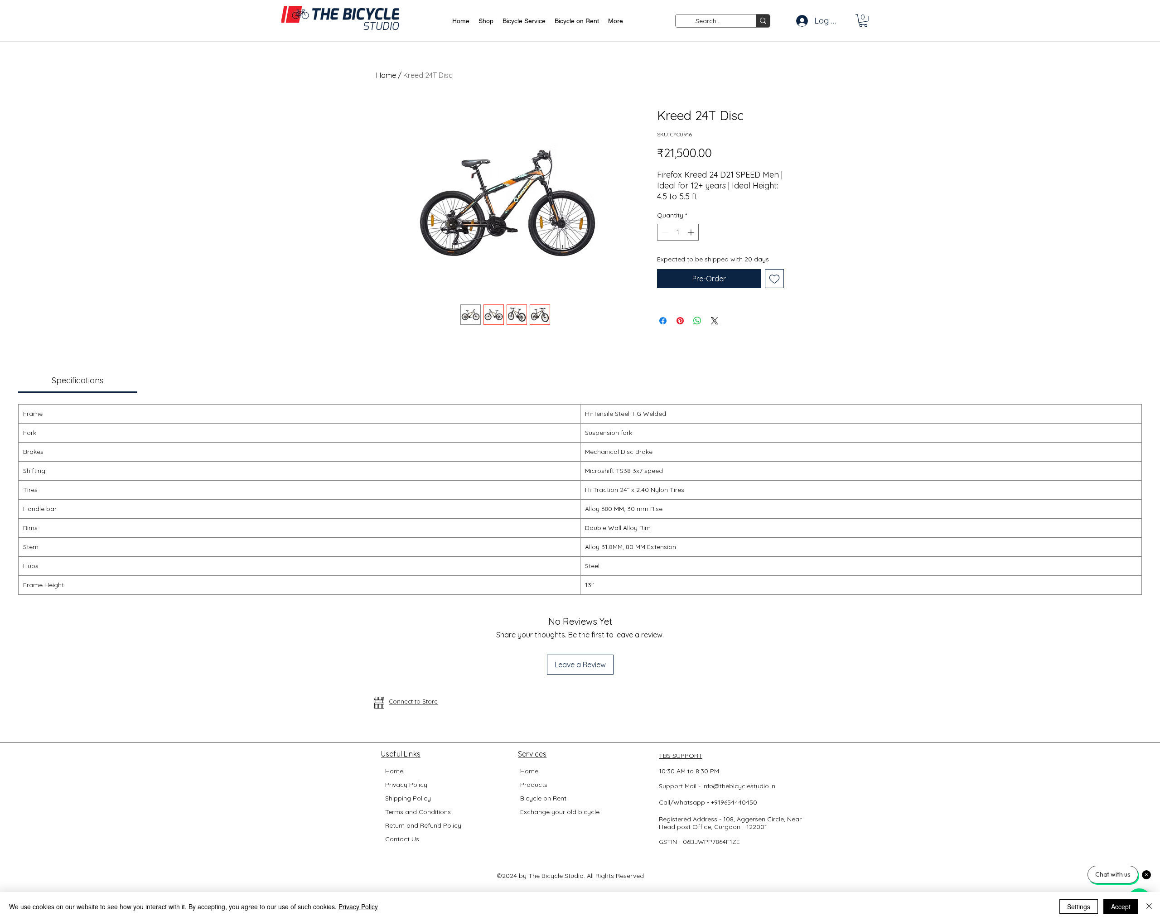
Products (533, 785)
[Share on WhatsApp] (697, 320)
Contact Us (402, 839)
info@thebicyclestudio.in (738, 786)
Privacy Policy (406, 785)
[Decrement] (664, 232)
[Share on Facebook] (662, 320)
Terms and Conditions (418, 812)
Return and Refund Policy (423, 825)
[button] (863, 20)
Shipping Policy (408, 798)
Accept (1121, 906)
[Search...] (763, 20)
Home (386, 75)
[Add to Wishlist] (774, 278)
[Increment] (691, 232)
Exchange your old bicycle (559, 812)
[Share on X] (714, 320)
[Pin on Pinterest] (680, 320)
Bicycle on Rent (543, 798)
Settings (1078, 906)
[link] (77, 380)
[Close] (1149, 906)
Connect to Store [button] (413, 701)
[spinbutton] (678, 232)
